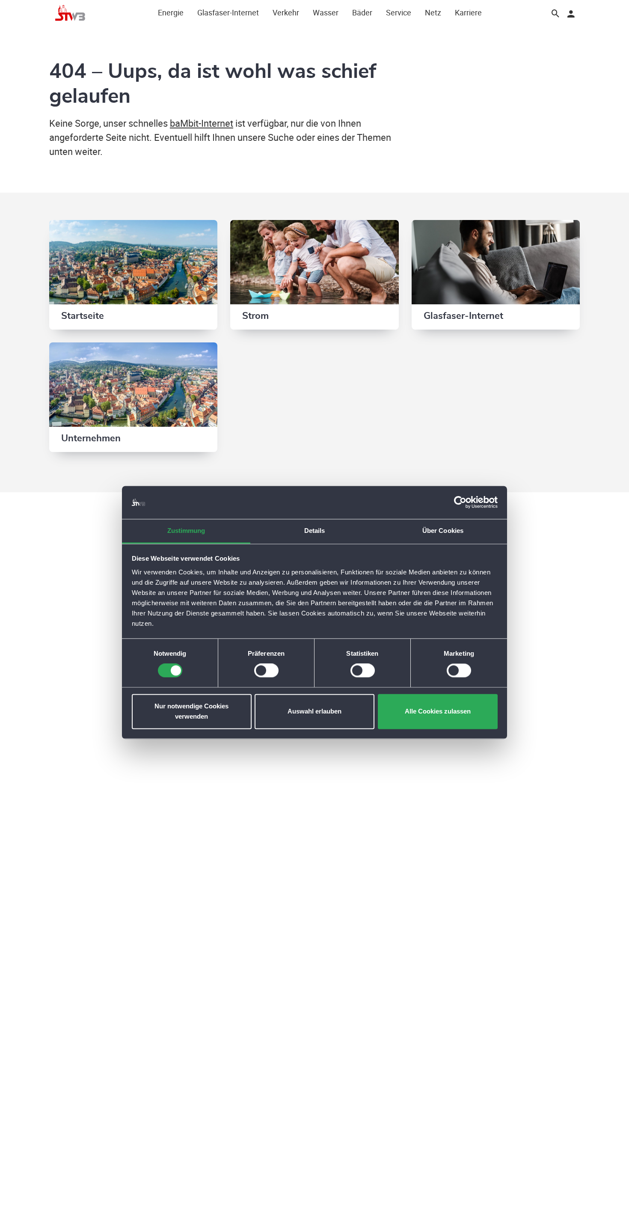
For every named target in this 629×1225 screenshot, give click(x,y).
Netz (433, 12)
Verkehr (286, 12)
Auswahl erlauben (314, 711)
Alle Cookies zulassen (438, 711)
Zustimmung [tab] (186, 530)
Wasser (325, 12)
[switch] (266, 671)
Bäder (362, 12)
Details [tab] (314, 530)
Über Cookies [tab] (442, 530)
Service (398, 12)
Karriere (468, 12)
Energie (171, 12)
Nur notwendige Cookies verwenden (191, 711)
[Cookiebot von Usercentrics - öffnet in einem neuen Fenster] (460, 502)
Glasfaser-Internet (228, 12)
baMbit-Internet (201, 123)
